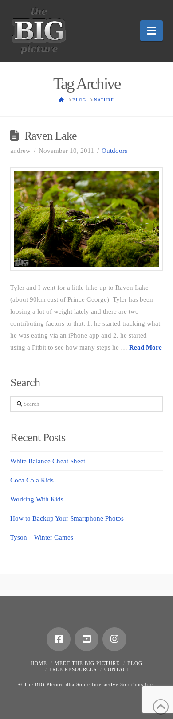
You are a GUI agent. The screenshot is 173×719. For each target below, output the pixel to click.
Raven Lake (50, 135)
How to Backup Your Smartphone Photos (67, 518)
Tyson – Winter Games (41, 537)
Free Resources (73, 669)
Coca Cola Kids (32, 480)
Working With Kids (36, 499)
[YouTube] (86, 639)
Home (39, 663)
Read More (145, 347)
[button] (151, 30)
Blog (134, 663)
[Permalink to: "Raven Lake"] (86, 219)
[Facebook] (59, 639)
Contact (117, 669)
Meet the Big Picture (87, 663)
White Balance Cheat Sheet (47, 461)
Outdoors (114, 150)
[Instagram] (114, 639)
